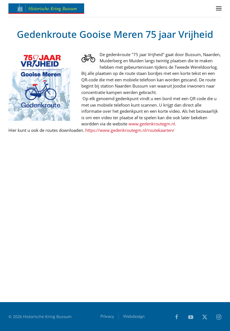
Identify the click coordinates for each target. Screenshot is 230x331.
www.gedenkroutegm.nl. (152, 124)
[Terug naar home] (46, 8)
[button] (219, 8)
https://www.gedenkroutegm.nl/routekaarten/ (129, 130)
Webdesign (134, 316)
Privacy (107, 316)
